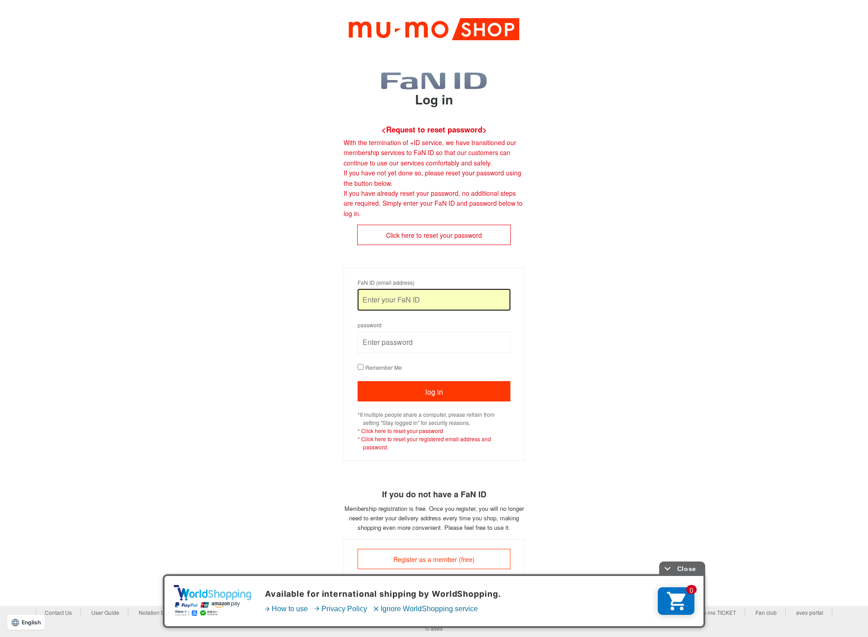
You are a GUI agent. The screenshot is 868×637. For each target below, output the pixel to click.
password (370, 325)
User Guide (105, 612)
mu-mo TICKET (717, 612)
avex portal (809, 612)
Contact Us (58, 612)
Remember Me (383, 367)
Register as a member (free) (434, 559)
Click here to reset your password (434, 235)
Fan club (766, 612)
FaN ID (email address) (386, 282)
